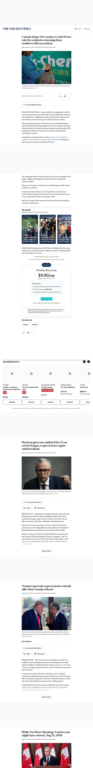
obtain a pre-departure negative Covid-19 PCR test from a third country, (45, 138)
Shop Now (12, 402)
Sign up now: (25, 47)
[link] (17, 28)
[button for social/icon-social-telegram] (60, 96)
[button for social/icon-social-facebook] (65, 96)
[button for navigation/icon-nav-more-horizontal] (69, 96)
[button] (78, 28)
